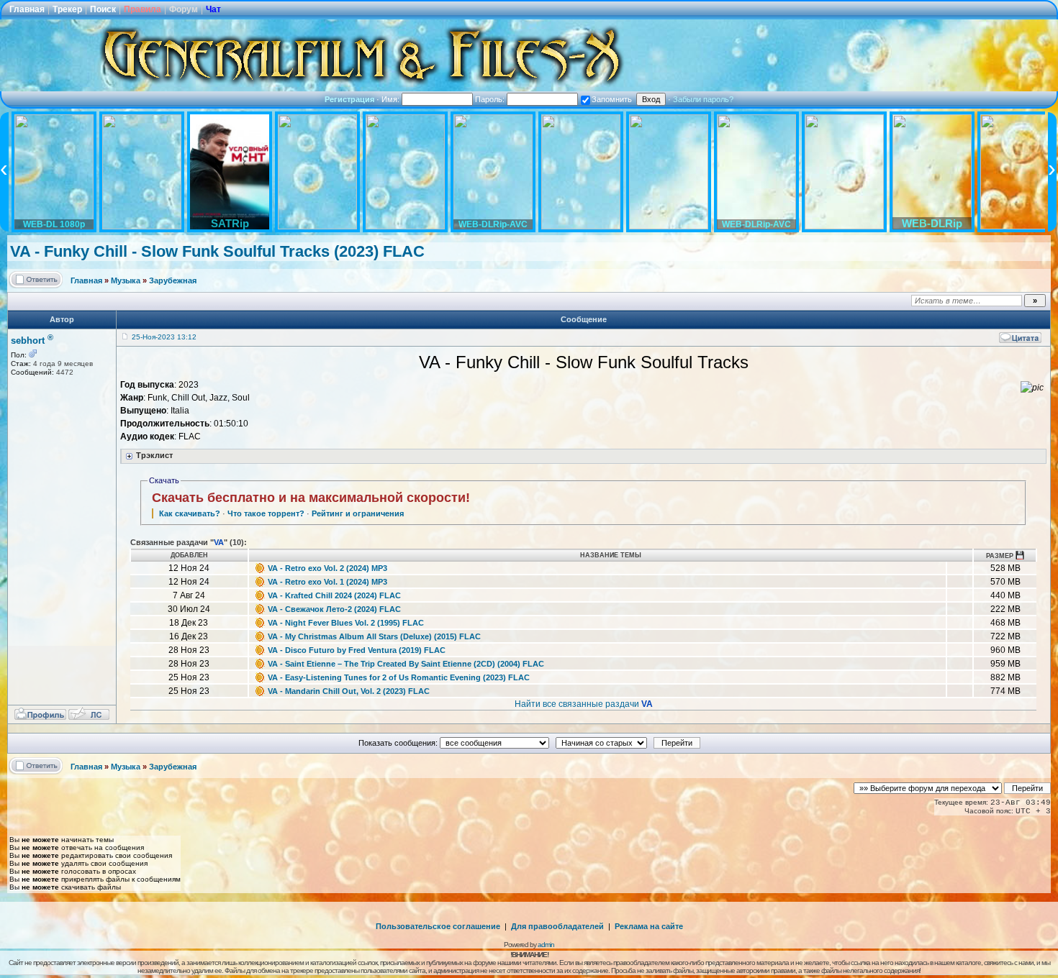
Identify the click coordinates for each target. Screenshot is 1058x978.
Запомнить (612, 99)
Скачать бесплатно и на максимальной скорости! (311, 497)
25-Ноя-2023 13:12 (164, 337)
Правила (142, 9)
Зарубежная (172, 280)
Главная (27, 9)
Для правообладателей (557, 926)
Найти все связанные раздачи (584, 704)
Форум (183, 9)
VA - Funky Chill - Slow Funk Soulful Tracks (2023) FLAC (217, 251)
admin (546, 945)
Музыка (125, 280)
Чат (213, 9)
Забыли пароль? (703, 99)
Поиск (103, 9)
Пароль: (491, 99)
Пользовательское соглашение (438, 926)
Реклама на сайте (649, 926)
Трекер (67, 9)
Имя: (391, 99)
